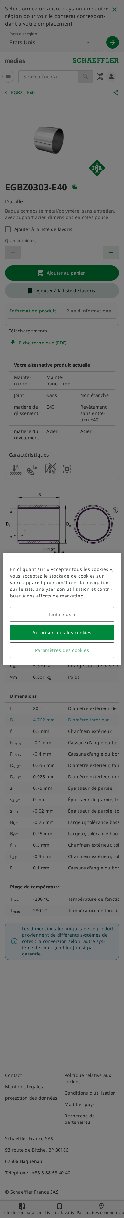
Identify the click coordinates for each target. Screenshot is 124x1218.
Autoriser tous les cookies (62, 632)
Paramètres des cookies (62, 650)
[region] (62, 609)
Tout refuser (62, 614)
